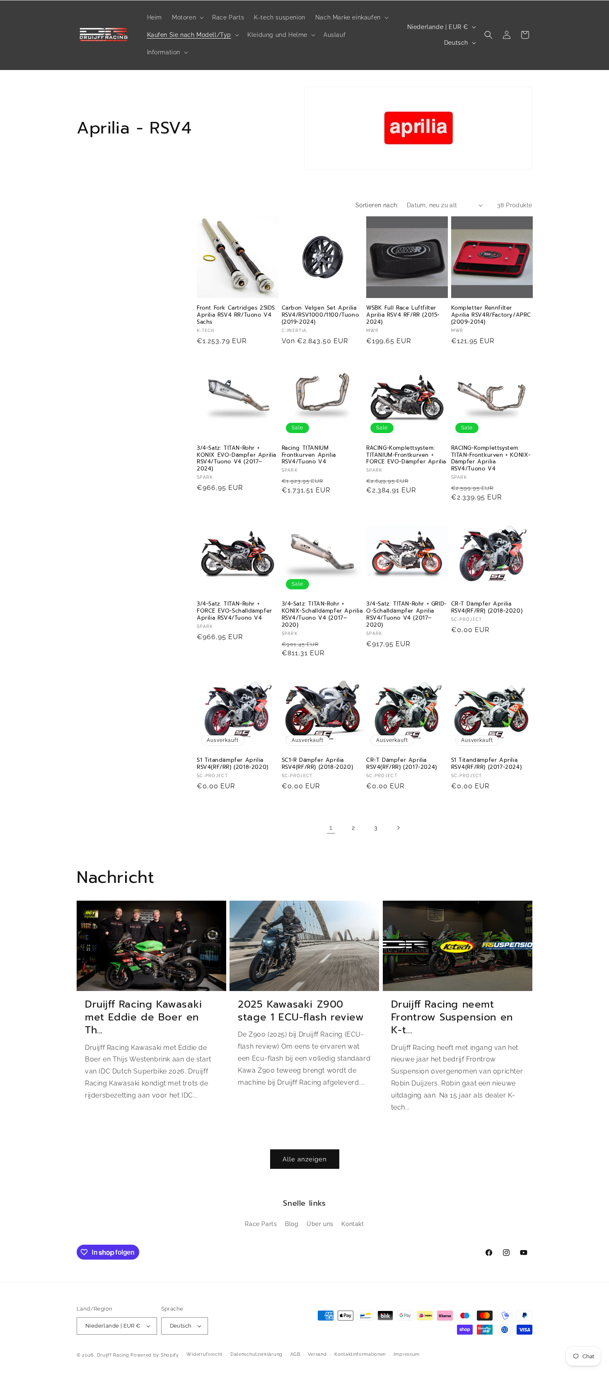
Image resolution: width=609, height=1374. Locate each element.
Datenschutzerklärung (256, 1354)
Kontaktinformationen (360, 1354)
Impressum (407, 1354)
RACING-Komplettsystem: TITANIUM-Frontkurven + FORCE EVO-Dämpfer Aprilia (406, 455)
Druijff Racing (113, 1355)
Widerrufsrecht (204, 1354)
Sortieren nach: (377, 205)
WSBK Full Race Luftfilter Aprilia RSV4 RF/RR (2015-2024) (403, 315)
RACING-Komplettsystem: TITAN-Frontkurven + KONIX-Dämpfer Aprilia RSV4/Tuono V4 (491, 459)
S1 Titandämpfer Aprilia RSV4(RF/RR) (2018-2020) (232, 764)
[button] (187, 17)
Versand (317, 1354)
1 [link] (331, 827)
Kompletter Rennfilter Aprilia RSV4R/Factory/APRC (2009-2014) (491, 315)
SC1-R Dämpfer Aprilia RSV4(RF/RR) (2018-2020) (317, 764)
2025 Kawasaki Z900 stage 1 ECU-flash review (301, 1011)
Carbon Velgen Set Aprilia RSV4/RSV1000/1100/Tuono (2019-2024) (320, 315)
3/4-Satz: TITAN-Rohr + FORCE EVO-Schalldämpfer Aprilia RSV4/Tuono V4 (234, 611)
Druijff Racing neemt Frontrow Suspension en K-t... (452, 1017)
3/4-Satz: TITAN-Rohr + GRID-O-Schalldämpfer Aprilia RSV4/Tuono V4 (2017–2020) (406, 615)
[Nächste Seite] (398, 828)
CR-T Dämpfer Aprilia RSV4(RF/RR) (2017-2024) (401, 764)
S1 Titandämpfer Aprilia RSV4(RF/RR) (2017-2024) (486, 764)
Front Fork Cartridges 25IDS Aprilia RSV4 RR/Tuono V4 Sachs (236, 315)
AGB (295, 1354)
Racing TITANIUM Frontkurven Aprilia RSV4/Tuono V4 (309, 455)
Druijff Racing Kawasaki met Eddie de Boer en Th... (143, 1017)
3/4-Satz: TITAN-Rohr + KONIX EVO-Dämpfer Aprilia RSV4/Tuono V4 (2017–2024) (236, 459)
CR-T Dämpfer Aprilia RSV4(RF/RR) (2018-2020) (487, 608)
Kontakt (352, 1224)
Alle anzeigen (305, 1159)
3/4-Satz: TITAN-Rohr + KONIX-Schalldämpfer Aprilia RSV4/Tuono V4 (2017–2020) (322, 615)
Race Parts (261, 1224)
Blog (291, 1224)
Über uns (320, 1224)
